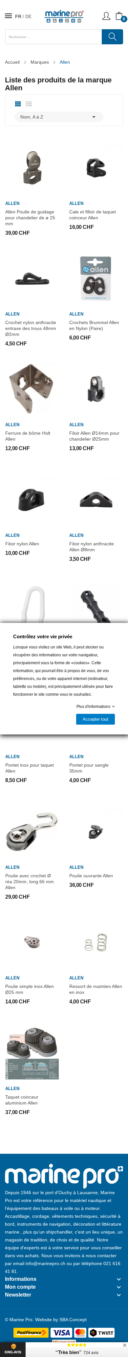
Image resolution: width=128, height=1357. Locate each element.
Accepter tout (95, 719)
